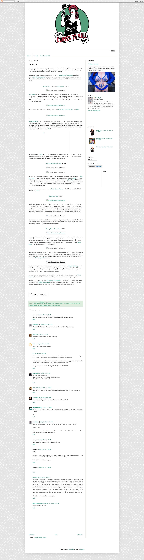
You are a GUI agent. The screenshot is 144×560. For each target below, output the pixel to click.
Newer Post (31, 534)
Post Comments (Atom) (40, 537)
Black (59, 109)
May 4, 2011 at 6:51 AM (46, 324)
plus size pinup (46, 305)
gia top (65, 303)
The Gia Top (46, 86)
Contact (36, 56)
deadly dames (49, 303)
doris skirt (54, 303)
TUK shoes (52, 305)
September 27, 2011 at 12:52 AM (51, 503)
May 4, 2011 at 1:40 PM (42, 334)
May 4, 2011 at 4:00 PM (40, 353)
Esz (33, 354)
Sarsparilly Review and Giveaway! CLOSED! (104, 139)
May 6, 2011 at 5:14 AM (45, 467)
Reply (34, 319)
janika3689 (35, 397)
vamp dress (57, 305)
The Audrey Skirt (33, 121)
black (74, 178)
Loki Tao (35, 477)
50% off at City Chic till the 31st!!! (104, 147)
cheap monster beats (38, 503)
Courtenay (35, 373)
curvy (39, 303)
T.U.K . (40, 154)
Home (29, 56)
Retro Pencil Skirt (53, 196)
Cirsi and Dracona (93, 64)
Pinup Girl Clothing (73, 266)
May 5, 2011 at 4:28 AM (45, 449)
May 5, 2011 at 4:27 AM (45, 440)
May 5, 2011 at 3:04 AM (46, 422)
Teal (72, 109)
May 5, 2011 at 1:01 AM (46, 407)
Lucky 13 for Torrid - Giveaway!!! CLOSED (104, 130)
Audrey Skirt (60, 86)
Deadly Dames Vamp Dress (53, 229)
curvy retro (43, 303)
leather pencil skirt (71, 303)
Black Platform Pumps (57, 189)
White (77, 109)
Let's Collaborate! (45, 56)
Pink (49, 128)
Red (63, 109)
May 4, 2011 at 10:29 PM (45, 397)
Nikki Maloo (36, 388)
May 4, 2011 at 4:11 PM (44, 373)
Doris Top (70, 180)
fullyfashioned (36, 407)
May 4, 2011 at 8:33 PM (45, 388)
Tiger (40, 258)
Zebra (44, 258)
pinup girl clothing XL (38, 305)
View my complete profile (94, 110)
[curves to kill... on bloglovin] (95, 167)
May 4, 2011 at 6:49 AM (45, 315)
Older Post (80, 534)
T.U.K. (38, 190)
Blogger (82, 549)
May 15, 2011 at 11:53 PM (44, 477)
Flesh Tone (67, 109)
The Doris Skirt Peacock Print (53, 163)
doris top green (60, 303)
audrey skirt (35, 303)
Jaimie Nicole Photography (66, 75)
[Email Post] (47, 302)
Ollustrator (71, 549)
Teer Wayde (35, 324)
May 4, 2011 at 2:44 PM (43, 344)
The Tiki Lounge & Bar (39, 77)
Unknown (35, 344)
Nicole (34, 334)
